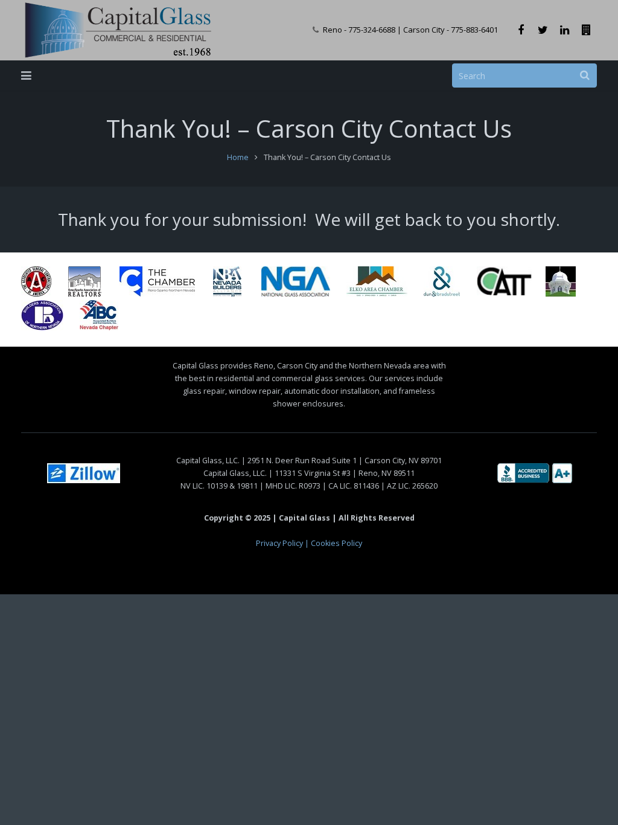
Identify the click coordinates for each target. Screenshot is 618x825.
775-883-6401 (474, 29)
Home (238, 157)
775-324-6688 (371, 29)
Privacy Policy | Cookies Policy (309, 543)
